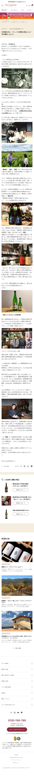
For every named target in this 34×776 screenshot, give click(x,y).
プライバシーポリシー (16, 760)
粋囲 (24, 232)
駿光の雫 (10, 196)
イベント (29, 10)
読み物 (7, 20)
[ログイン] (29, 5)
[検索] (26, 5)
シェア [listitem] (17, 466)
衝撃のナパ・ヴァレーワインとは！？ (12, 567)
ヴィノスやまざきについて (8, 704)
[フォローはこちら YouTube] (18, 712)
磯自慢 (5, 169)
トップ (3, 20)
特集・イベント (6, 698)
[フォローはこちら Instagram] (14, 712)
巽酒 (11, 326)
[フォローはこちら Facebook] (11, 712)
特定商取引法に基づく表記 (16, 757)
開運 (15, 169)
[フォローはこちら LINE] (21, 712)
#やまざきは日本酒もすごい (17, 28)
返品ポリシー (16, 762)
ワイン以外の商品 (6, 687)
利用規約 (16, 754)
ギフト (22, 10)
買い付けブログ (6, 564)
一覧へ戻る (6, 466)
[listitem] (21, 466)
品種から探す (5, 681)
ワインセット (14, 10)
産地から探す (5, 669)
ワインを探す (5, 663)
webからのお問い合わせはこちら (17, 729)
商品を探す (4, 10)
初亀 (10, 169)
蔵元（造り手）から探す (8, 675)
